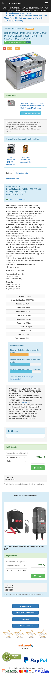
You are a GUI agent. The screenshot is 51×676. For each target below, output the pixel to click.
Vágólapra (29, 29)
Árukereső (25, 648)
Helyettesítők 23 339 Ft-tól (18, 42)
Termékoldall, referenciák (31, 113)
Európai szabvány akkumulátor (19, 13)
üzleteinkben (25, 402)
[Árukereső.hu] (25, 645)
